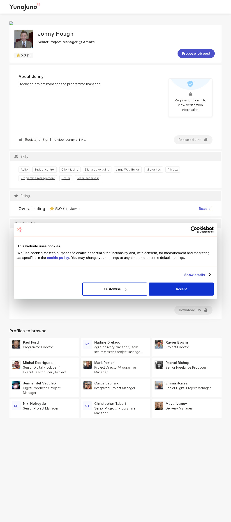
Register (181, 100)
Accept (181, 289)
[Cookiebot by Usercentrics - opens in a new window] (194, 229)
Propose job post (196, 53)
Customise (112, 289)
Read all (206, 208)
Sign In (197, 100)
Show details (194, 274)
